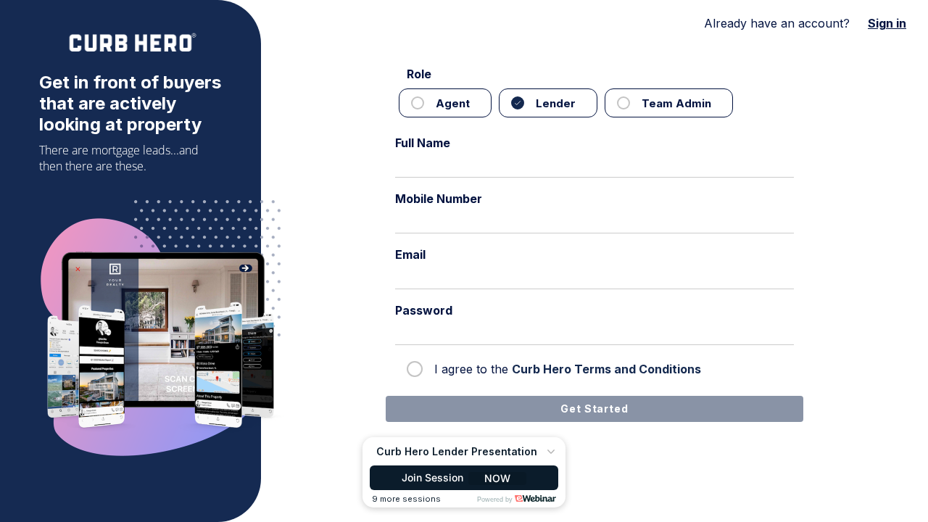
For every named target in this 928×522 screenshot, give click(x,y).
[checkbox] (442, 103)
